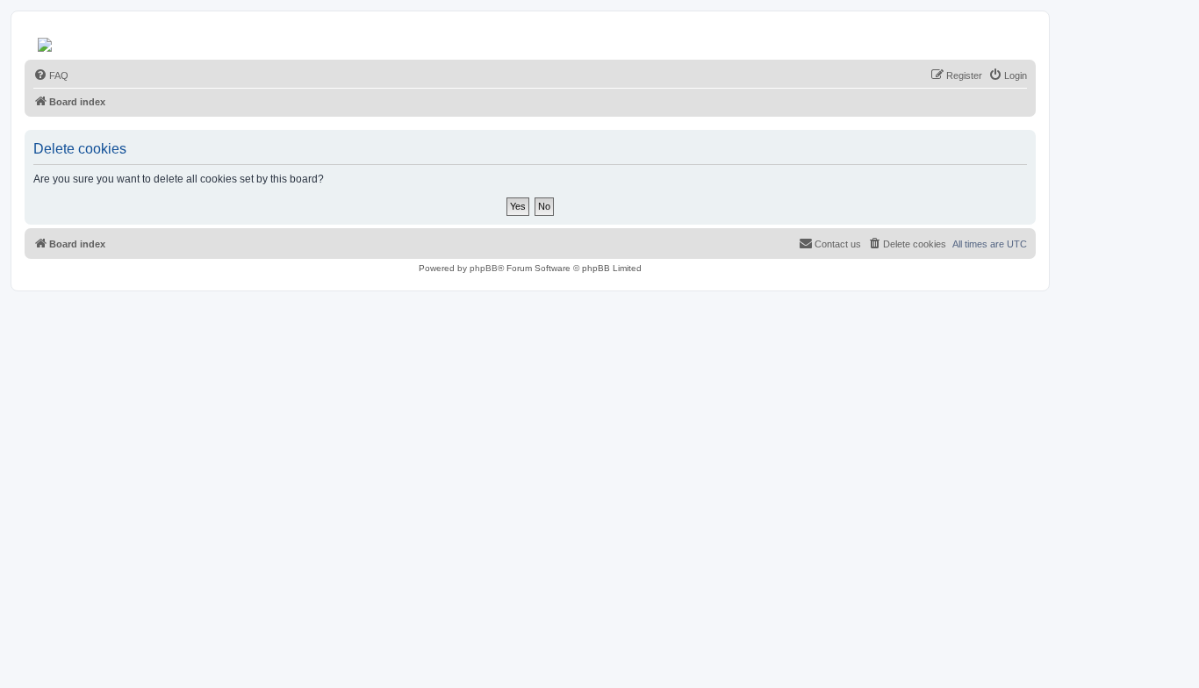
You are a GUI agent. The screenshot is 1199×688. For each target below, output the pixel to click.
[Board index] (46, 40)
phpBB (484, 268)
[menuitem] (50, 75)
